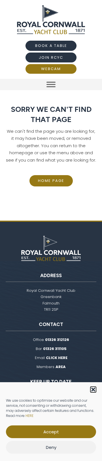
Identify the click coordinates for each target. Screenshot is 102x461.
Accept (51, 432)
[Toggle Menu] (51, 84)
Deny (51, 447)
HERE (29, 415)
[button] (93, 389)
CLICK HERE (56, 357)
